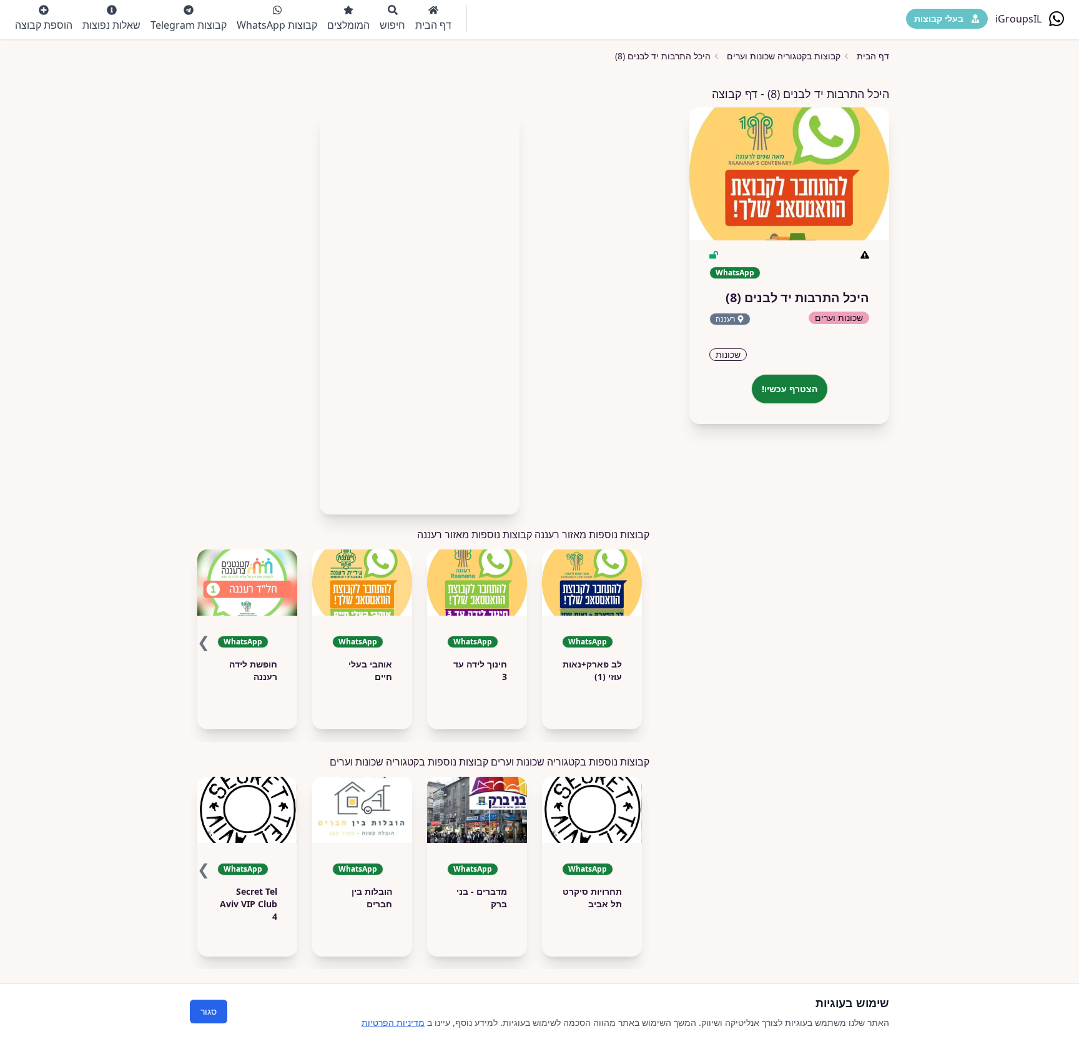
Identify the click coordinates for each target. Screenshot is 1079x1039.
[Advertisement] (420, 307)
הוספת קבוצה (43, 25)
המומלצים (348, 25)
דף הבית (433, 25)
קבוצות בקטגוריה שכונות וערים (783, 56)
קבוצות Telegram (188, 25)
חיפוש (392, 25)
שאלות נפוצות (111, 25)
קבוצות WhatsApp (277, 25)
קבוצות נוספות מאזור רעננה (474, 534)
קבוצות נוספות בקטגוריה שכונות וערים (409, 762)
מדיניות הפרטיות (393, 1022)
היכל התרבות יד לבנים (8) (663, 56)
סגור (208, 1011)
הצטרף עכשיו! (789, 389)
